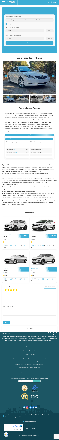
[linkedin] (36, 407)
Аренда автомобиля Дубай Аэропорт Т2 (29, 367)
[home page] (11, 3)
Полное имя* (6, 299)
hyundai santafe (7, 235)
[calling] (48, 2)
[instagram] (27, 408)
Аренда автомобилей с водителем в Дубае (21, 350)
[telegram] (24, 407)
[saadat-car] (16, 225)
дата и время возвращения (13, 35)
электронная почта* (8, 306)
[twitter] (30, 407)
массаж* (5, 314)
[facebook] (33, 407)
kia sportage (34, 235)
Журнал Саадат (24, 372)
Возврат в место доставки (15, 24)
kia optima (5, 268)
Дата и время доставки (12, 27)
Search (29, 43)
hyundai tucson (35, 268)
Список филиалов (34, 372)
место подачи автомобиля (13, 17)
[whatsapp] (51, 2)
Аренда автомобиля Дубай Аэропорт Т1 (38, 358)
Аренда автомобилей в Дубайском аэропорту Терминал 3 (29, 364)
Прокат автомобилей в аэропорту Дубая (29, 361)
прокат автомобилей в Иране (41, 350)
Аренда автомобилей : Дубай (18, 358)
